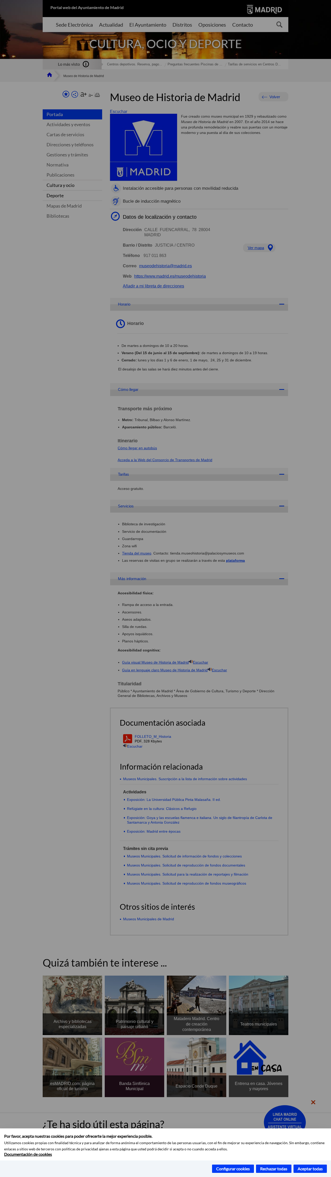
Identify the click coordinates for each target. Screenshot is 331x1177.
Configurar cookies (233, 1168)
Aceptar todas (310, 1168)
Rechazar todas (273, 1168)
